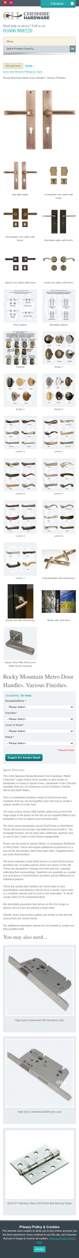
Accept (39, 1249)
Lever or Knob (14, 725)
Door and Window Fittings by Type (22, 71)
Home (28, 65)
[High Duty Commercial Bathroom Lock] (39, 1073)
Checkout (57, 3)
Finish (9, 737)
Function (11, 713)
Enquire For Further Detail (24, 757)
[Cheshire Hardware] (39, 16)
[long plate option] (39, 84)
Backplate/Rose (15, 700)
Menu (10, 41)
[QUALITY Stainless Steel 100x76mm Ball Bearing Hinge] (39, 1165)
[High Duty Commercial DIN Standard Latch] (39, 982)
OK (73, 48)
